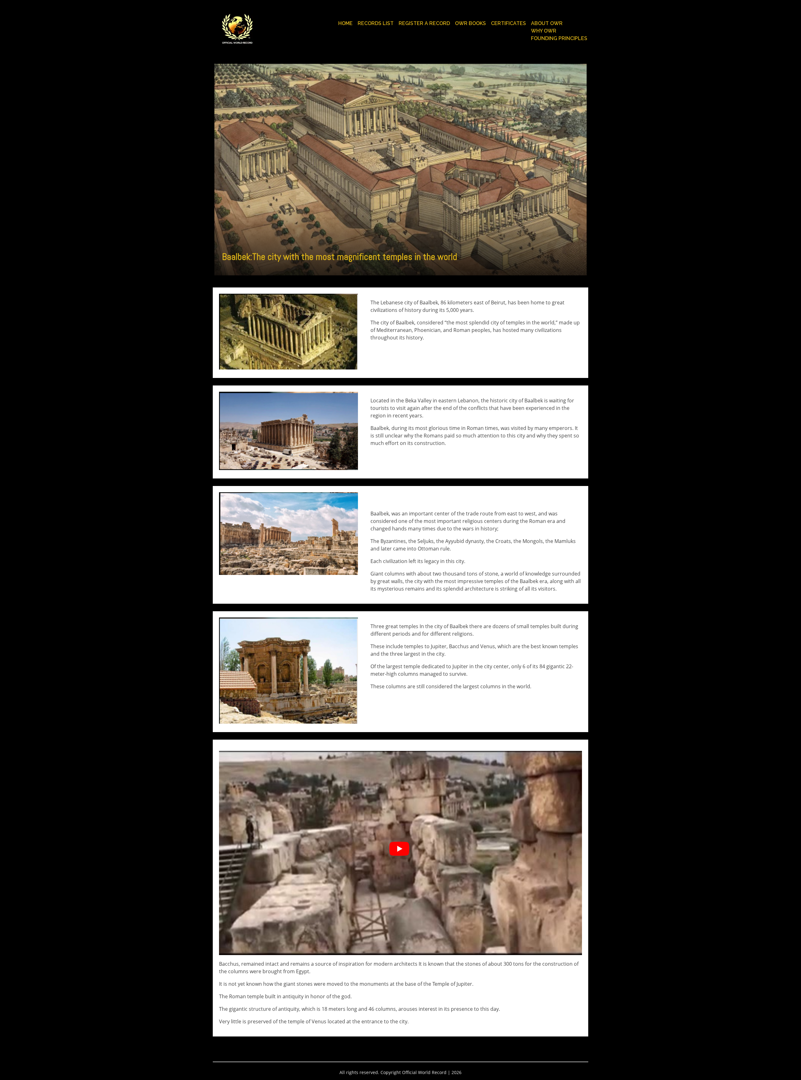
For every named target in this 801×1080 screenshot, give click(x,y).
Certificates (508, 23)
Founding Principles (559, 38)
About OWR (547, 23)
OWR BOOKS (470, 23)
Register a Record (424, 23)
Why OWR (543, 31)
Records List (376, 23)
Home (345, 23)
